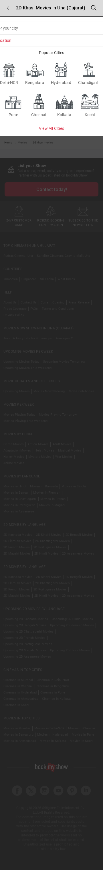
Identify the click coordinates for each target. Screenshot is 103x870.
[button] (8, 8)
